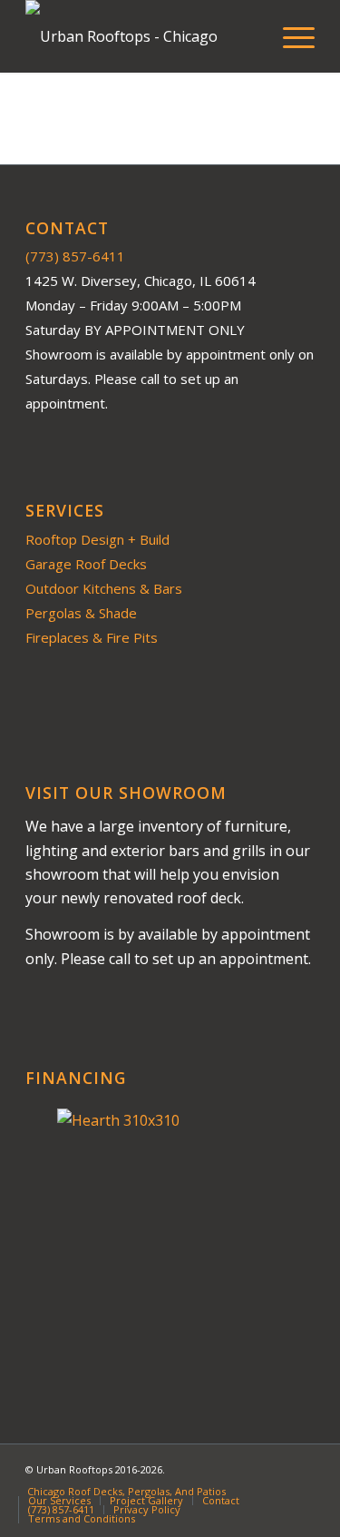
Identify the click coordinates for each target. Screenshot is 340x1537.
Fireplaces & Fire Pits (91, 637)
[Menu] (290, 36)
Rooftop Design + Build (97, 539)
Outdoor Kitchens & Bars (103, 588)
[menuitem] (290, 36)
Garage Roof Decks (86, 564)
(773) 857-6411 (75, 256)
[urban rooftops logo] (141, 36)
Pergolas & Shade (81, 613)
